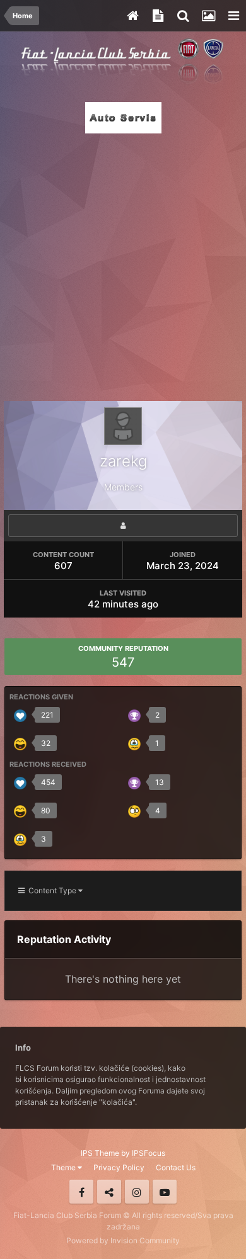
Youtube (165, 1192)
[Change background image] (208, 15)
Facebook (81, 1192)
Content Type (51, 890)
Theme (64, 1167)
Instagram (137, 1192)
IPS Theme (100, 1153)
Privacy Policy (118, 1167)
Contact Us (176, 1167)
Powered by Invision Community (123, 1240)
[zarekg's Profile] (123, 525)
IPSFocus (148, 1153)
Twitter (109, 1192)
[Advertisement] (123, 264)
